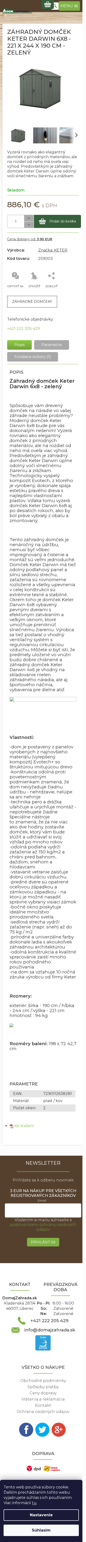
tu (34, 1503)
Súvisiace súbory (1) (32, 356)
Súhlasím (41, 1530)
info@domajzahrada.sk (49, 1330)
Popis (19, 345)
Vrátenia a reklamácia (43, 1399)
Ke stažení (24, 1126)
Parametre (51, 345)
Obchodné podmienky (43, 1380)
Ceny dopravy (43, 1393)
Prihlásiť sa (43, 1242)
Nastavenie (41, 1515)
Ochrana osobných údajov (43, 1411)
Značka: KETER (52, 250)
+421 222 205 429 (23, 328)
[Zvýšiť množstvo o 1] (29, 218)
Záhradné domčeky (32, 301)
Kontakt (43, 1405)
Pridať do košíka (62, 221)
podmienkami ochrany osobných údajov (43, 1227)
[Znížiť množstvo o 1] (29, 225)
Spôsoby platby (43, 1387)
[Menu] (69, 6)
